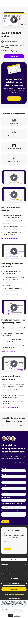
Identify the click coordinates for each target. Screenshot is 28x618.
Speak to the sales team (8, 295)
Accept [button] (11, 615)
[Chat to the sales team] (16, 238)
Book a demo (14, 589)
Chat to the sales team (8, 238)
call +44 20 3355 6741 (19, 463)
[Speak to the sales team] (17, 294)
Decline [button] (17, 615)
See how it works (14, 583)
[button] (14, 20)
